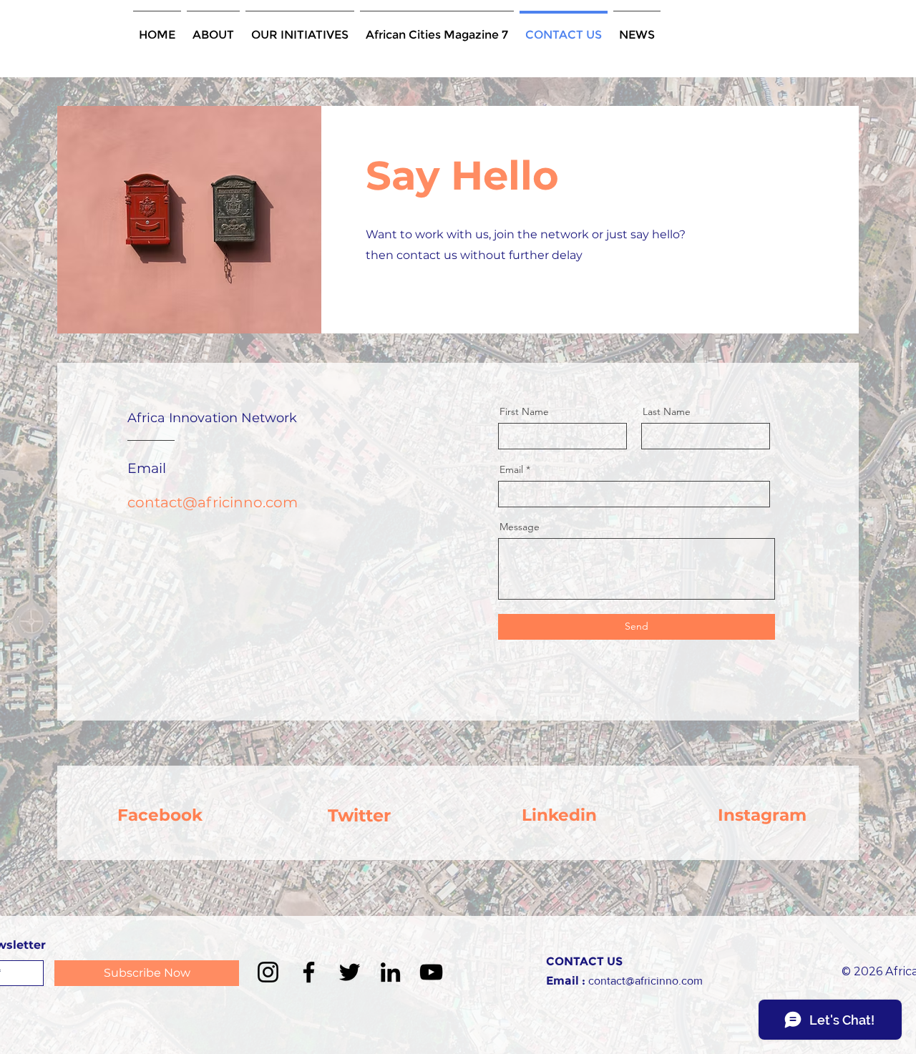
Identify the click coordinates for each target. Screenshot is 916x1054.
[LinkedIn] (390, 972)
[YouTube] (431, 972)
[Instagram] (268, 972)
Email (511, 469)
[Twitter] (350, 972)
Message (520, 527)
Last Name (667, 411)
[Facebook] (309, 972)
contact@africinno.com (212, 502)
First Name (524, 411)
